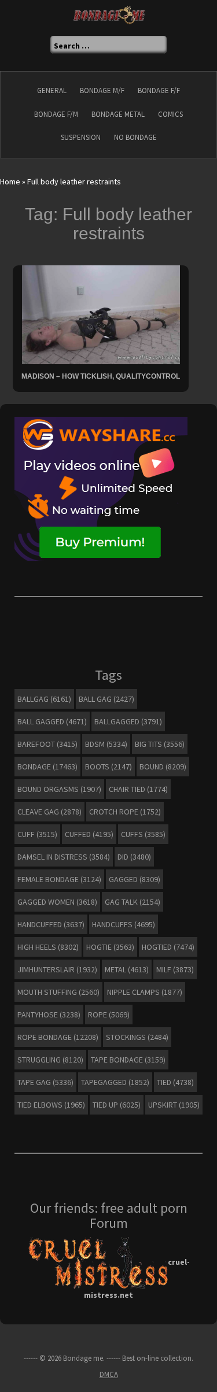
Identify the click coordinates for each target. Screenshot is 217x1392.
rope (109, 1014)
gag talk (132, 902)
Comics (170, 114)
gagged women (57, 902)
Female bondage (59, 879)
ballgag (44, 699)
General (52, 90)
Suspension (81, 137)
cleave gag (49, 811)
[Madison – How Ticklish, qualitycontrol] (101, 314)
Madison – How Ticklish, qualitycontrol (100, 376)
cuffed (89, 834)
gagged (134, 879)
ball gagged (52, 721)
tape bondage (128, 1059)
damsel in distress (63, 857)
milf (175, 969)
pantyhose (48, 1014)
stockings (137, 1037)
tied (175, 1082)
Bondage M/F (102, 90)
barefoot (47, 744)
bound (162, 766)
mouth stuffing (58, 992)
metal (127, 969)
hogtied (168, 947)
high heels (48, 947)
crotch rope (125, 811)
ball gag (106, 699)
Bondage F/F (159, 90)
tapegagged (115, 1082)
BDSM (106, 744)
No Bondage (135, 137)
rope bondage (57, 1037)
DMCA (109, 1374)
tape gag (45, 1082)
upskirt (174, 1104)
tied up (117, 1104)
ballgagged (128, 721)
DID (134, 857)
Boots (108, 766)
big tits (160, 744)
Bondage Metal (118, 114)
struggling (50, 1059)
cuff (37, 834)
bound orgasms (59, 789)
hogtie (110, 947)
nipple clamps (144, 992)
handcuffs (123, 924)
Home (10, 181)
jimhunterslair (57, 969)
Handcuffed (50, 924)
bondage (47, 766)
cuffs (143, 834)
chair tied (138, 789)
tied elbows (51, 1104)
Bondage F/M (56, 114)
